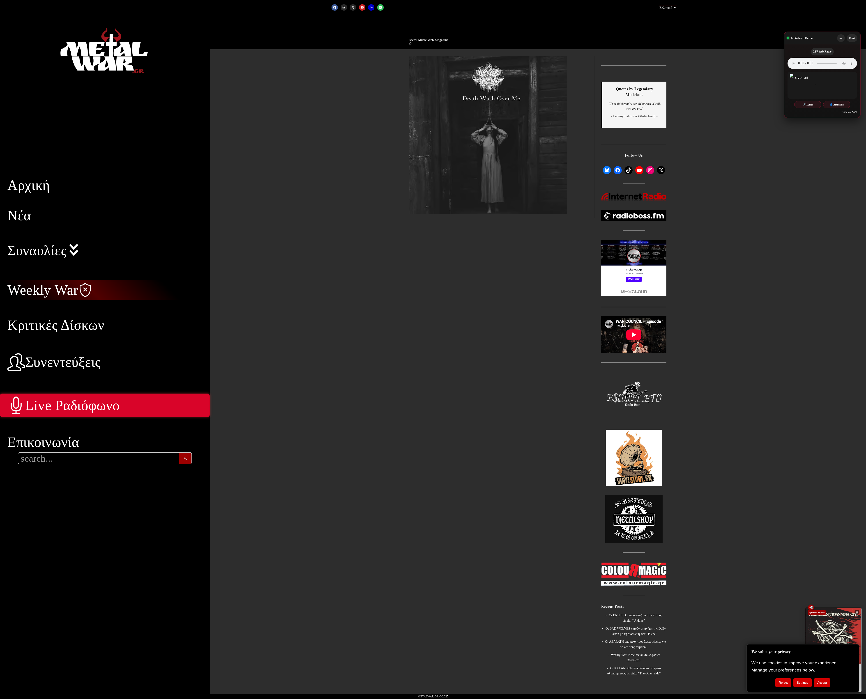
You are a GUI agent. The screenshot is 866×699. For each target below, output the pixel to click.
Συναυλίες (37, 250)
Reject (783, 682)
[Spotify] (380, 7)
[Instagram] (344, 7)
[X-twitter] (353, 7)
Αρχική (28, 185)
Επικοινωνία (43, 442)
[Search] (185, 458)
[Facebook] (335, 7)
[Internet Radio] (633, 197)
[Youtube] (362, 7)
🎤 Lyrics (808, 104)
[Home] (410, 44)
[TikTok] (628, 170)
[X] (661, 170)
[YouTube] (639, 170)
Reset (852, 38)
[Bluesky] (607, 170)
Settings (802, 682)
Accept (822, 682)
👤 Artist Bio (837, 104)
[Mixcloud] (371, 7)
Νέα (19, 215)
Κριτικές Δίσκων (55, 325)
